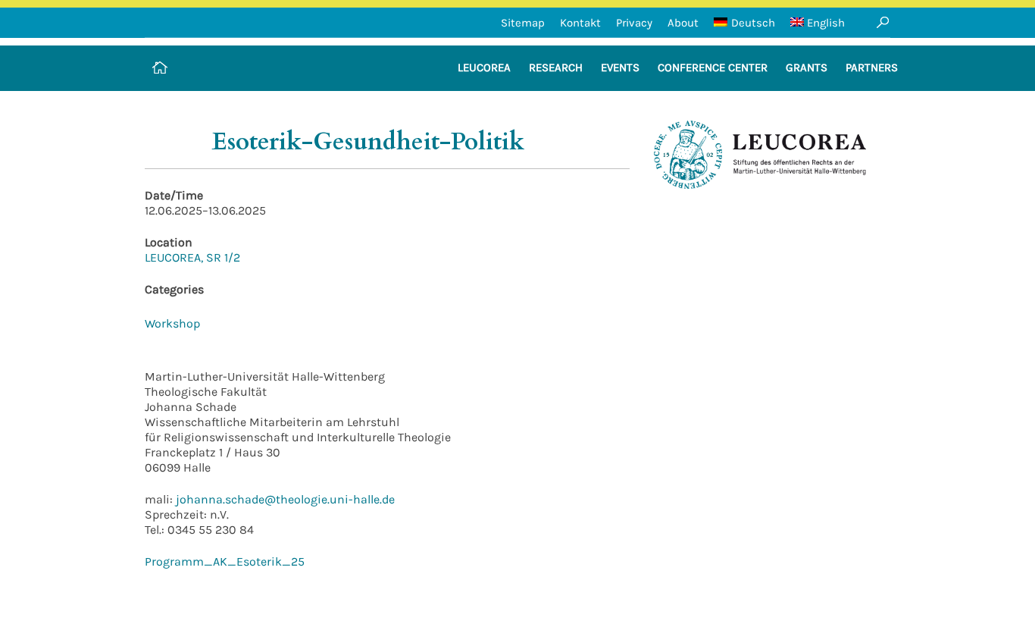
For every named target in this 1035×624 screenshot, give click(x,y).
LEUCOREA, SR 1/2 (192, 257)
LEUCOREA (484, 67)
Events (620, 67)
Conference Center (713, 67)
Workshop (172, 323)
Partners (872, 67)
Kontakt (580, 23)
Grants (806, 67)
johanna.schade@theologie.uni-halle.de (284, 499)
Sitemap (523, 23)
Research (556, 67)
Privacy (634, 23)
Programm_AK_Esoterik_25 (225, 561)
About (683, 23)
